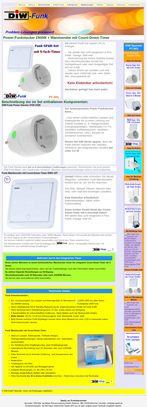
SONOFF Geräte (58, 5)
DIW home (21, 5)
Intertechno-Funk (131, 367)
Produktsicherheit (134, 5)
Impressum (110, 5)
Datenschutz (121, 5)
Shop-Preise (129, 373)
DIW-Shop (100, 5)
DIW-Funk (31, 5)
